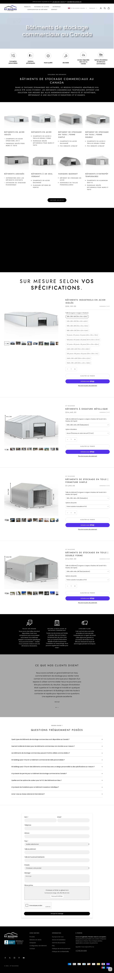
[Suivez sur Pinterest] (19, 958)
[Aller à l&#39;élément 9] (52, 343)
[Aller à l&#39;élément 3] (18, 343)
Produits (27, 7)
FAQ (53, 946)
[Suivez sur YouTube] (24, 958)
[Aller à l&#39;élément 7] (40, 343)
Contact (54, 9)
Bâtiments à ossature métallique (86, 409)
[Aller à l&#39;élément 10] (58, 343)
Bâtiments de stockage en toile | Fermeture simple (86, 481)
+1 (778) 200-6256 (81, 951)
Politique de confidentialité (60, 951)
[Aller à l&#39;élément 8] (46, 343)
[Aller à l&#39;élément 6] (35, 343)
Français (92, 8)
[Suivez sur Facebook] (5, 958)
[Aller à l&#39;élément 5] (29, 343)
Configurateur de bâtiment (38, 9)
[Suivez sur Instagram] (14, 958)
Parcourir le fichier (57, 896)
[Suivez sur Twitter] (10, 958)
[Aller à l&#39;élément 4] (23, 343)
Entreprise (57, 7)
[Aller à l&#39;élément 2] (12, 343)
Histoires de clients (41, 7)
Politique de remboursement (61, 948)
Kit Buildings (70, 406)
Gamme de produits (58, 943)
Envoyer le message (57, 914)
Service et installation (58, 940)
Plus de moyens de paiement (87, 386)
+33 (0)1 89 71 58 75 (58, 2)
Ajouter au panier (87, 376)
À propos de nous (58, 937)
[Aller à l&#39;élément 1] (6, 343)
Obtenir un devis (57, 200)
